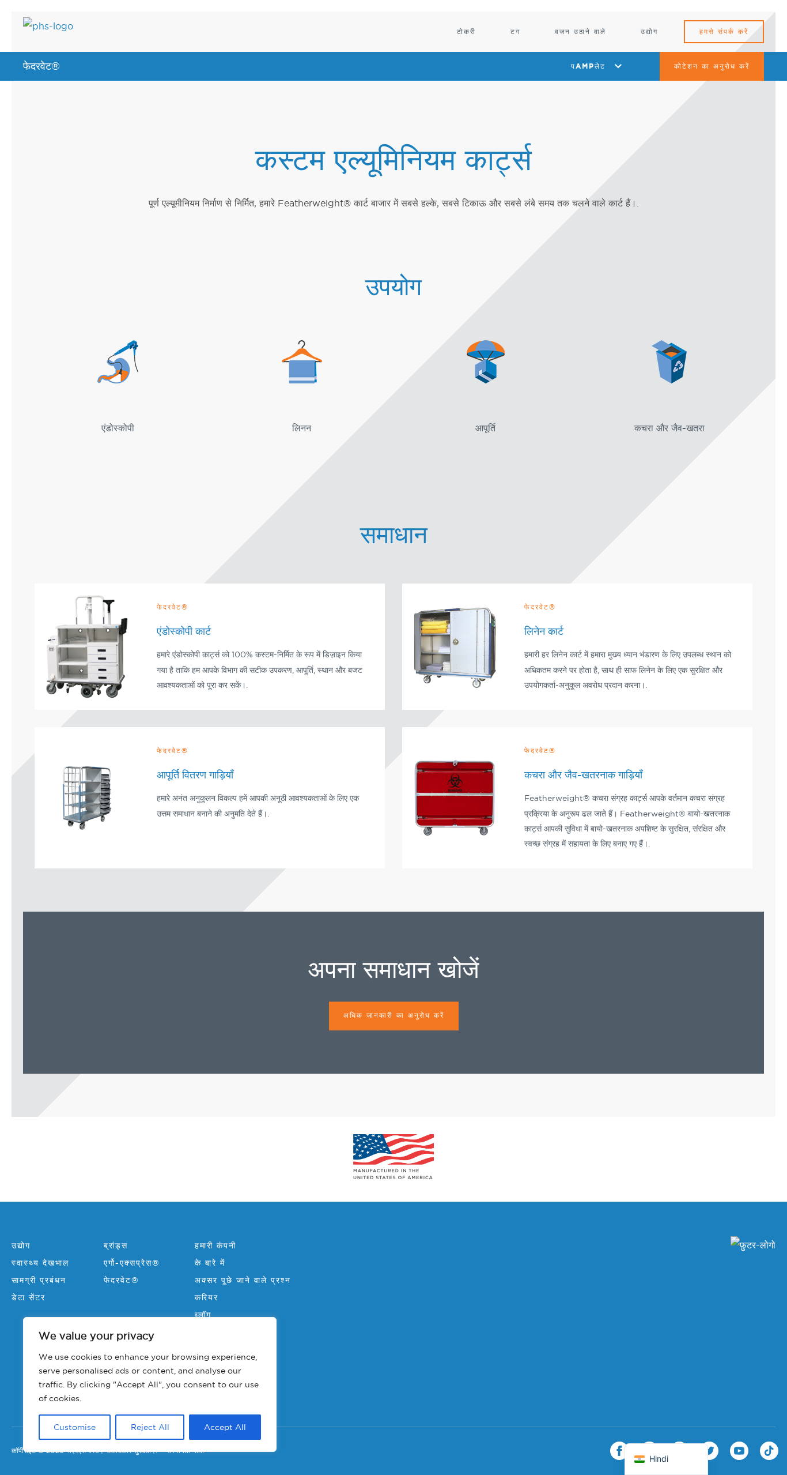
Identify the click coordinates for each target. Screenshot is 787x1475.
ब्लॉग (203, 1314)
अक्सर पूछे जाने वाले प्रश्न (243, 1280)
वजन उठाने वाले (580, 31)
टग (515, 31)
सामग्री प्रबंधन (39, 1280)
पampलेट (588, 66)
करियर (206, 1297)
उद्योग (649, 31)
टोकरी (466, 31)
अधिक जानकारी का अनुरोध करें (393, 1015)
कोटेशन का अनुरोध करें (712, 66)
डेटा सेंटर (29, 1297)
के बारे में (210, 1262)
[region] (150, 1384)
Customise (75, 1427)
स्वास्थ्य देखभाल (40, 1262)
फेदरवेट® (121, 1280)
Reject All (150, 1427)
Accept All (225, 1427)
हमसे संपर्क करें (723, 31)
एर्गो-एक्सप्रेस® (132, 1262)
